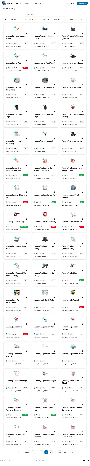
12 (41, 452)
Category (30, 19)
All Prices (13, 19)
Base (44, 19)
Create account (82, 3)
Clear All (56, 19)
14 (51, 452)
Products (26, 3)
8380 (59, 452)
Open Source (37, 3)
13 (46, 452)
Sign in (72, 3)
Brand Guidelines (41, 460)
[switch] (66, 3)
